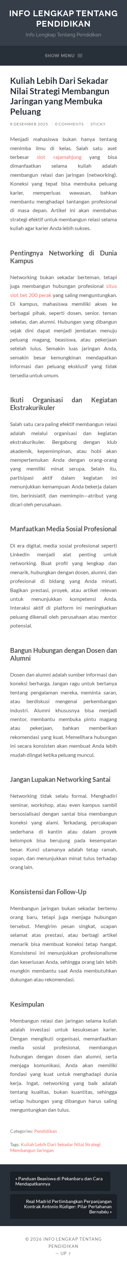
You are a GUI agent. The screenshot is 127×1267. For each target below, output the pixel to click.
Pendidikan (45, 1131)
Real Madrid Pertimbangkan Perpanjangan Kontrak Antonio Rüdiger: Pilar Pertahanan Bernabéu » (68, 1206)
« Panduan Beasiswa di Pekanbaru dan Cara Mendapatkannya (59, 1181)
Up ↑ (66, 1253)
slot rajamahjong (59, 157)
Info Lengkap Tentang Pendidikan (63, 18)
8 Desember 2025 (29, 124)
